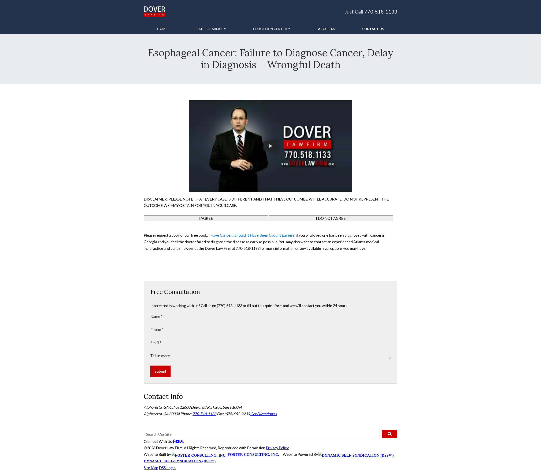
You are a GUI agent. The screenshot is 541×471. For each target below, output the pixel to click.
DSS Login (167, 467)
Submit (160, 371)
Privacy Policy (277, 447)
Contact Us (373, 29)
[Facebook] (173, 441)
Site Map (151, 467)
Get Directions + (263, 413)
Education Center (270, 29)
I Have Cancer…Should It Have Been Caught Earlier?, (252, 235)
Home (162, 29)
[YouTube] (177, 441)
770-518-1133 (380, 11)
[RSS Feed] (182, 441)
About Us (326, 29)
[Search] (389, 434)
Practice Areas (208, 29)
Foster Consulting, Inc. (253, 454)
